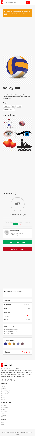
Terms (3, 386)
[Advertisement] (17, 37)
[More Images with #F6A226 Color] (9, 343)
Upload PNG (4, 394)
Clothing (3, 415)
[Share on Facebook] (5, 379)
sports (19, 106)
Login (20, 224)
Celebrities (4, 411)
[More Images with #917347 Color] (14, 343)
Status (3, 397)
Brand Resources (5, 390)
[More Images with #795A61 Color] (22, 343)
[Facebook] (22, 352)
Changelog (4, 399)
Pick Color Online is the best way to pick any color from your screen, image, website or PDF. (17, 13)
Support (3, 388)
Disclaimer (4, 396)
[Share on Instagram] (8, 379)
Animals (3, 405)
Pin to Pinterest (18, 249)
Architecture (4, 407)
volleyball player (9, 109)
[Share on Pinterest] (11, 379)
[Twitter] (24, 352)
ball (13, 106)
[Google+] (27, 352)
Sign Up (16, 224)
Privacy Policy (5, 392)
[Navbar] (32, 2)
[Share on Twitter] (2, 379)
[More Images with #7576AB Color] (18, 343)
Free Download (18, 242)
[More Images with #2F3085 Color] (5, 343)
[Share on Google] (15, 379)
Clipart (28, 315)
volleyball (7, 106)
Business (3, 409)
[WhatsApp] (29, 352)
